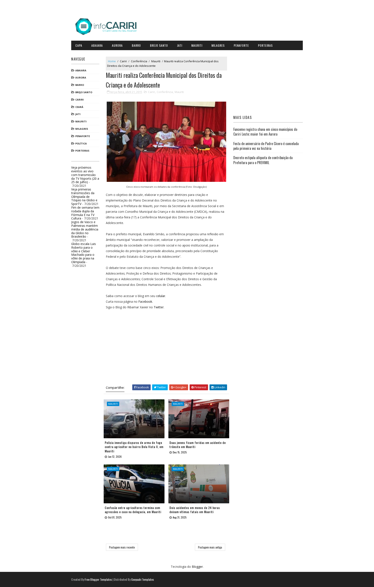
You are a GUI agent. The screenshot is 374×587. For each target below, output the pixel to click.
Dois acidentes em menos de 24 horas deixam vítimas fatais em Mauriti (194, 509)
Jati (179, 45)
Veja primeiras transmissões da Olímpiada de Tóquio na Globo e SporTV (84, 196)
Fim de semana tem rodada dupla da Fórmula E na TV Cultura (85, 212)
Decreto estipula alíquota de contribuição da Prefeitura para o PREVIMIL (263, 160)
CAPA (78, 45)
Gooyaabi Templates (142, 579)
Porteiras (265, 45)
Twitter (159, 307)
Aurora (117, 45)
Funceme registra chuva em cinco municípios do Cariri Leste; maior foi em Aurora (265, 132)
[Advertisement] (166, 346)
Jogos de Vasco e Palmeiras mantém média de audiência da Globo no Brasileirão (84, 229)
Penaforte (241, 45)
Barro (136, 45)
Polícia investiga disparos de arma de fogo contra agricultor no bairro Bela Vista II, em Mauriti (134, 446)
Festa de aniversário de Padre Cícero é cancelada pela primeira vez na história (266, 146)
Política (81, 143)
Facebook (145, 301)
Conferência (139, 61)
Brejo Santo (159, 45)
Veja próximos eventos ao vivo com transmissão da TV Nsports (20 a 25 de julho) (85, 174)
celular (160, 296)
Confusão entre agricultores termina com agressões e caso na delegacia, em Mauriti (133, 509)
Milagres (218, 45)
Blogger (197, 567)
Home (112, 61)
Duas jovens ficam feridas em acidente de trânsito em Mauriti (197, 444)
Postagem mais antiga (210, 547)
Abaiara (97, 45)
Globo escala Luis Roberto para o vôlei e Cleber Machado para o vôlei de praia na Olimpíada (83, 253)
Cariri (79, 99)
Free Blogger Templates (98, 579)
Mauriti (196, 45)
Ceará (79, 107)
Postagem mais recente (122, 547)
